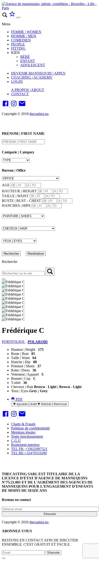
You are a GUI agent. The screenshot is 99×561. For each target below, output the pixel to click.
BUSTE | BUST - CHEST (21, 201)
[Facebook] (6, 106)
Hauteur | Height (23, 349)
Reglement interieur (25, 445)
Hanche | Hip (20, 362)
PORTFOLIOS (13, 342)
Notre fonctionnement (27, 436)
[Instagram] (14, 106)
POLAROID (38, 342)
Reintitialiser (36, 253)
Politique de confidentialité (30, 428)
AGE (6, 185)
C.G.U (16, 441)
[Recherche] (50, 272)
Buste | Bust (20, 354)
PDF (19, 399)
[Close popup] (4, 558)
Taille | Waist (20, 358)
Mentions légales (23, 432)
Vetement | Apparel (25, 374)
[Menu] (18, 17)
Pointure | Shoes (23, 366)
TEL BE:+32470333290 (29, 453)
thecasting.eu (38, 114)
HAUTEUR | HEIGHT (19, 191)
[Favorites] (13, 16)
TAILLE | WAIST (15, 196)
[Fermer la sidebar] (4, 279)
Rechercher (11, 253)
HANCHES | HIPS (16, 205)
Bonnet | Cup (20, 378)
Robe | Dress (20, 370)
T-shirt (15, 383)
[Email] (22, 106)
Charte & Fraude (23, 424)
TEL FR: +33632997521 (29, 449)
